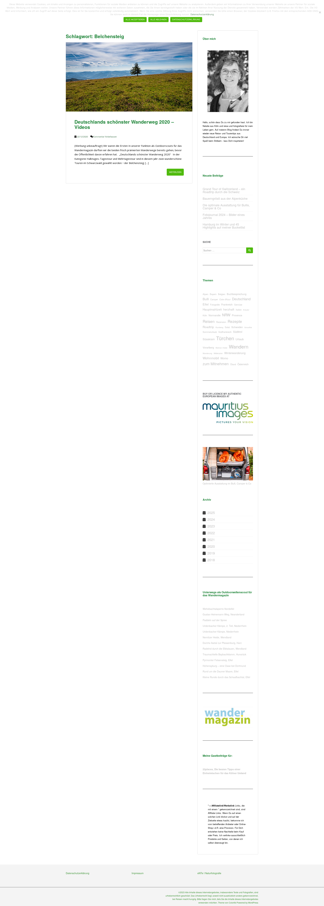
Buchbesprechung (236, 294)
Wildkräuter (218, 353)
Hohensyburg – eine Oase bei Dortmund (224, 665)
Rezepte (235, 321)
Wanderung (207, 353)
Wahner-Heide (221, 347)
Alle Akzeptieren (135, 19)
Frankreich (227, 304)
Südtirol (237, 332)
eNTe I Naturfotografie (209, 873)
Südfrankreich (225, 331)
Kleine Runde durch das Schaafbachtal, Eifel (226, 677)
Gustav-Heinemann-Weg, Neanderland (223, 614)
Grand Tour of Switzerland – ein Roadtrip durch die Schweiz (224, 190)
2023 (211, 526)
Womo (224, 358)
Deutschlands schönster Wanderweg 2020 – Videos (124, 124)
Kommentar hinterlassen (105, 136)
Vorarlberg (208, 347)
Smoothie (248, 327)
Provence (237, 315)
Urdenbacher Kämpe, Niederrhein (221, 631)
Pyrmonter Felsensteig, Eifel (218, 660)
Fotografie (215, 304)
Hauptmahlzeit (212, 309)
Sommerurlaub (210, 331)
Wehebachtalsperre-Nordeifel (218, 608)
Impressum (138, 873)
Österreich (243, 364)
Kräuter (246, 310)
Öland (233, 364)
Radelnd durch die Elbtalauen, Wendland (224, 648)
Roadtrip (208, 327)
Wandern (238, 346)
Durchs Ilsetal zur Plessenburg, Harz (222, 643)
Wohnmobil (211, 358)
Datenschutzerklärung (77, 873)
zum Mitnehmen (216, 363)
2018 (211, 559)
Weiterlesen (175, 172)
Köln (205, 315)
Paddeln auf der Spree (215, 620)
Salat (227, 327)
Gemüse (238, 304)
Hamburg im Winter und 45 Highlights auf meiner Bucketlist (224, 225)
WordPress (253, 902)
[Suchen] (249, 250)
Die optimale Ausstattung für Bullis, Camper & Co (226, 206)
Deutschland (241, 298)
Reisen (209, 321)
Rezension (221, 322)
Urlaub (240, 339)
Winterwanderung (235, 353)
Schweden (237, 327)
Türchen (225, 338)
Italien (239, 309)
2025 (211, 512)
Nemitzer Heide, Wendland (217, 637)
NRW (226, 314)
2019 (211, 553)
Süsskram (209, 339)
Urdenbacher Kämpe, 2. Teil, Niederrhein (225, 626)
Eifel (206, 304)
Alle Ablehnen (158, 19)
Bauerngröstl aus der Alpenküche (225, 198)
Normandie (215, 315)
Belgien (221, 294)
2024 (211, 519)
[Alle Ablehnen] (319, 12)
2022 (211, 532)
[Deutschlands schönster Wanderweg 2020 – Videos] (129, 76)
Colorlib (232, 902)
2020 (211, 546)
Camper (214, 299)
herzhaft (228, 309)
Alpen (205, 294)
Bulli (206, 299)
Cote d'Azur (225, 299)
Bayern (213, 294)
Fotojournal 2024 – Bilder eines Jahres (224, 216)
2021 (211, 539)
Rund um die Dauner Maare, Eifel (220, 671)
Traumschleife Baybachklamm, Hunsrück (224, 654)
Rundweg (219, 327)
